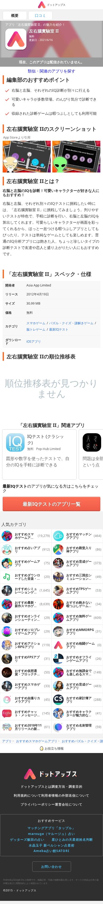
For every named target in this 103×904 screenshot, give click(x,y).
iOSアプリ (33, 341)
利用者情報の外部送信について (65, 795)
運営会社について (68, 804)
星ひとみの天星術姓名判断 (72, 839)
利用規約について (27, 795)
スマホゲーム (35, 323)
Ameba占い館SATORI (51, 851)
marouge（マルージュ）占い (51, 834)
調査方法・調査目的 (67, 786)
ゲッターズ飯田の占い (27, 839)
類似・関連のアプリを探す (51, 71)
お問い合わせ (51, 866)
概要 (14, 15)
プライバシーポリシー (38, 804)
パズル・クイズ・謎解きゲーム (71, 323)
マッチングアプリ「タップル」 (51, 828)
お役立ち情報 (54, 748)
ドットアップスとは (36, 786)
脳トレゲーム (35, 329)
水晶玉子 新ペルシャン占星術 (51, 845)
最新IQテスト (58, 329)
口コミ (40, 15)
